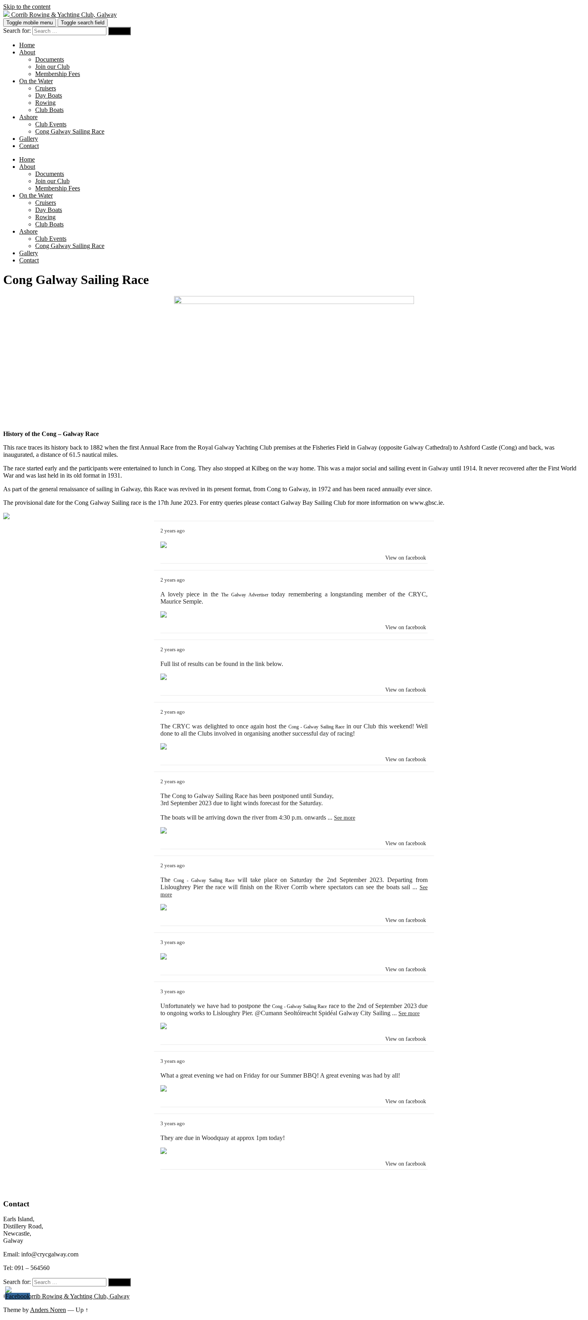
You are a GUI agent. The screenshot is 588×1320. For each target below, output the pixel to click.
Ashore (28, 117)
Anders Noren (48, 1309)
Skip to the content (26, 6)
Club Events (50, 124)
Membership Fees (57, 73)
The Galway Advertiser (244, 595)
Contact (29, 145)
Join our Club (52, 66)
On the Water (36, 81)
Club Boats (49, 109)
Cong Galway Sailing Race (69, 131)
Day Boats (48, 95)
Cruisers (45, 88)
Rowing (45, 102)
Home (27, 45)
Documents (49, 59)
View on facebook (405, 558)
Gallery (28, 138)
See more (344, 818)
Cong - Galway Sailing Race (316, 727)
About (27, 52)
